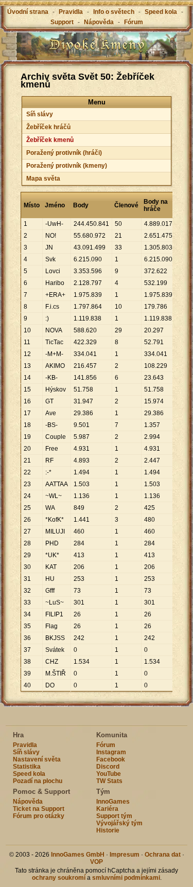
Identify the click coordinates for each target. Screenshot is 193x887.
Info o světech (113, 11)
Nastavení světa (37, 759)
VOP (96, 861)
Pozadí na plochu (37, 781)
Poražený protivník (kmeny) (66, 165)
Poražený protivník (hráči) (64, 152)
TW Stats (109, 781)
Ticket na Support (38, 808)
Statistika (27, 766)
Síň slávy (39, 114)
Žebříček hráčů (48, 127)
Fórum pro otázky (38, 816)
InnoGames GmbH (77, 854)
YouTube (108, 773)
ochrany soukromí (58, 877)
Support (62, 22)
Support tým (114, 816)
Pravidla (71, 11)
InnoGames (113, 801)
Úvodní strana (27, 11)
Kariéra (107, 808)
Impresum (124, 854)
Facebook (110, 759)
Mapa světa (43, 178)
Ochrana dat (163, 854)
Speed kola (161, 11)
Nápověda (99, 22)
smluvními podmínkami (126, 877)
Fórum (133, 22)
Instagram (111, 752)
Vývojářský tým (119, 823)
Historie (107, 830)
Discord (107, 766)
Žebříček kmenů (50, 140)
